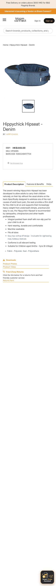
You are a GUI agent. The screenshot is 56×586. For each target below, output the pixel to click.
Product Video (9, 267)
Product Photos (10, 263)
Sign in (38, 21)
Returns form (8, 280)
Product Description (14, 184)
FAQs (48, 184)
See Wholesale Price (16, 163)
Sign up (49, 21)
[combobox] (28, 30)
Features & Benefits (35, 184)
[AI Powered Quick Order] (47, 577)
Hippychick (12, 134)
